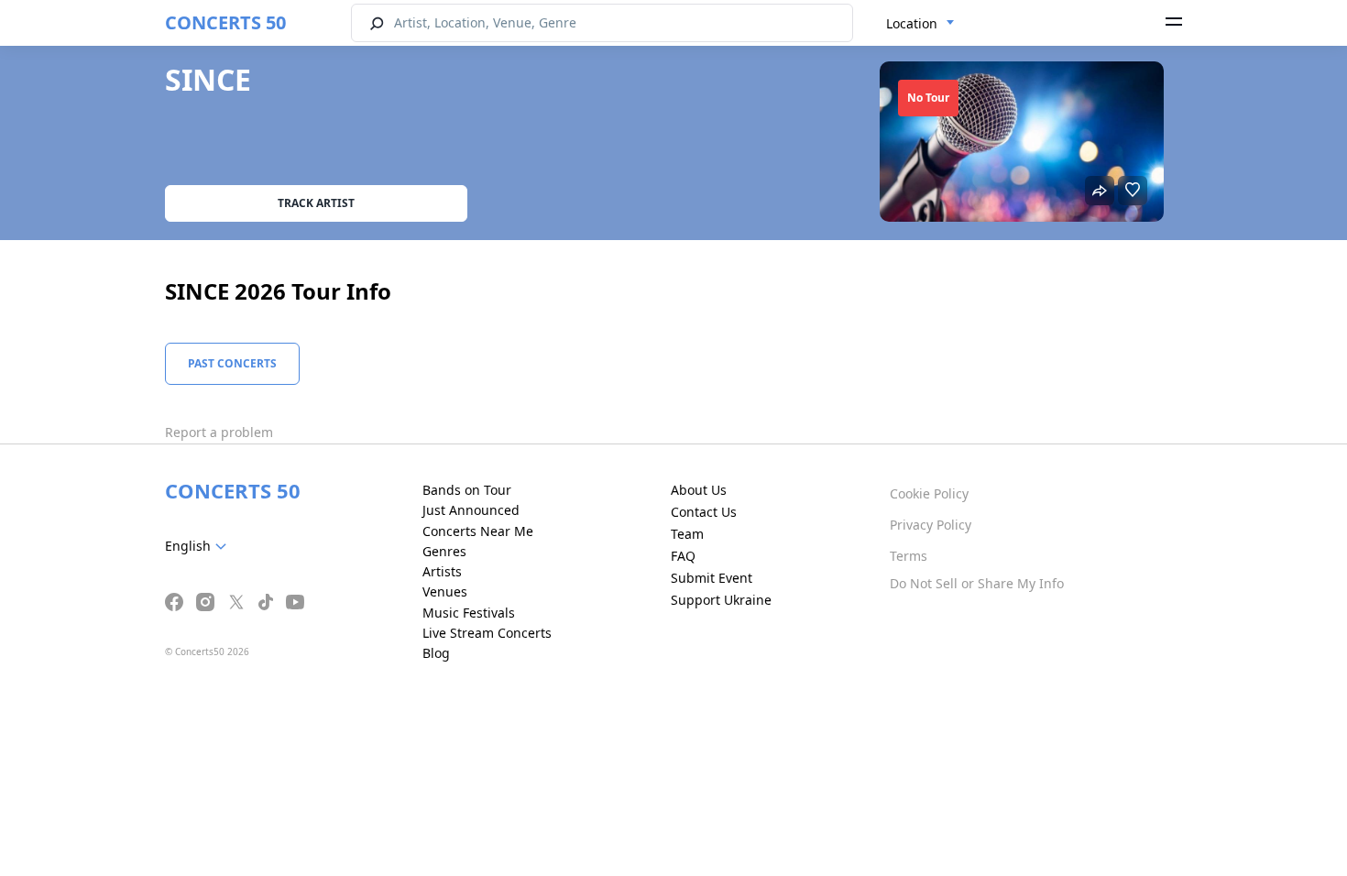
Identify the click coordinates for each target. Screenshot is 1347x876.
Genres (444, 551)
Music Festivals (468, 612)
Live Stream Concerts (487, 632)
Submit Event (711, 577)
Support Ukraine (721, 599)
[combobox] (920, 23)
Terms (908, 555)
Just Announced (471, 510)
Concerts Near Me (477, 531)
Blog (436, 653)
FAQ (683, 555)
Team (687, 533)
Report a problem (219, 432)
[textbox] (199, 546)
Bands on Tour (466, 489)
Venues (444, 591)
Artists (442, 571)
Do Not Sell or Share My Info (977, 583)
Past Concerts (232, 363)
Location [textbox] (911, 23)
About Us (699, 489)
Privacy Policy (930, 524)
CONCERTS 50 (225, 22)
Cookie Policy (929, 493)
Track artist (316, 203)
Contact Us (704, 511)
